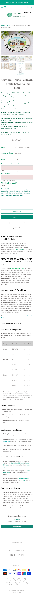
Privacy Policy (23, 581)
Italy (16, 565)
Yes (4, 185)
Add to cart (17, 211)
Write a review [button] (17, 526)
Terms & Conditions (12, 581)
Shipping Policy (17, 579)
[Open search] (5, 7)
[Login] (28, 7)
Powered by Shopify (17, 592)
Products (9, 25)
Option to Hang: (7, 153)
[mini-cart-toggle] (31, 7)
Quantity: (4, 159)
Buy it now (16, 217)
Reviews (23, 585)
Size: (3, 147)
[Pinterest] (22, 555)
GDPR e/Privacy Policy (11, 583)
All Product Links (13, 585)
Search (9, 579)
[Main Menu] (2, 7)
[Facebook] (15, 555)
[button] (30, 43)
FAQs (24, 579)
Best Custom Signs (24, 583)
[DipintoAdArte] (17, 15)
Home (3, 25)
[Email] (12, 555)
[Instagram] (19, 555)
